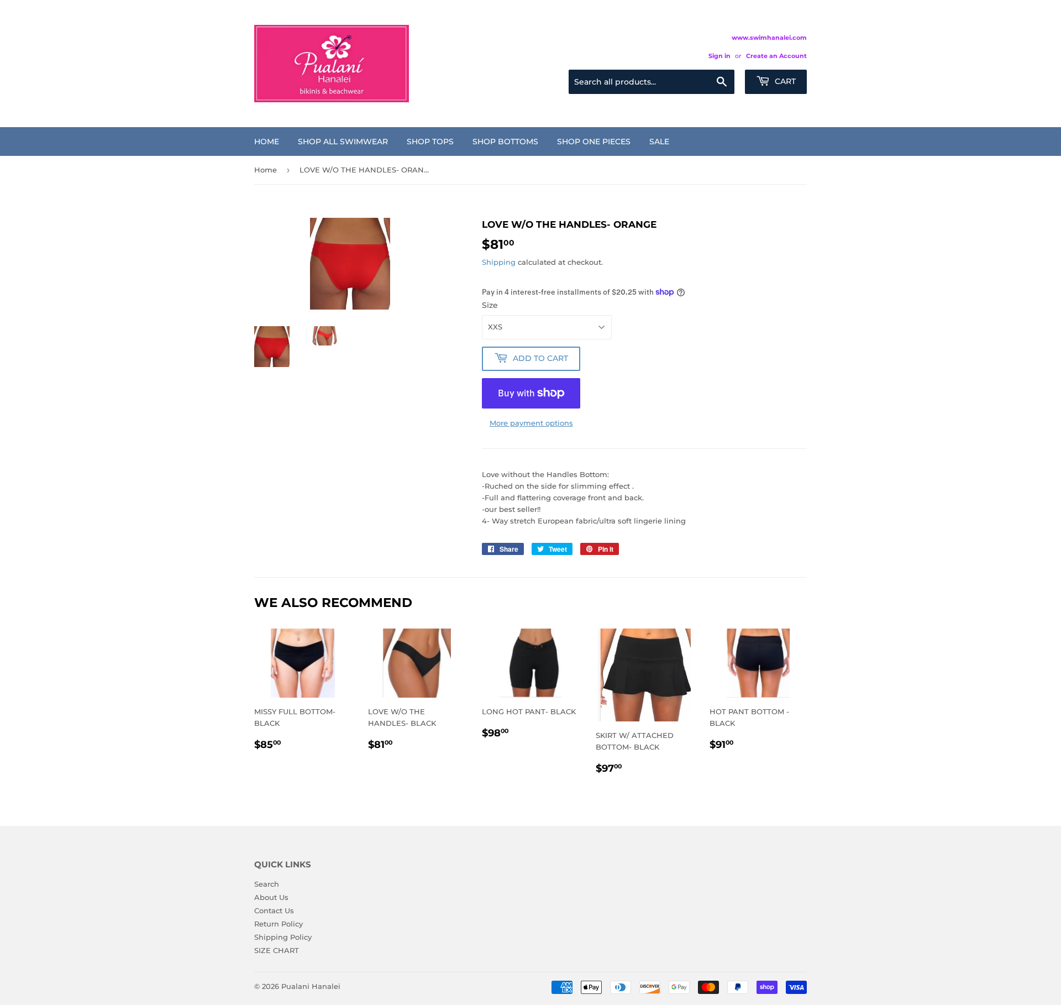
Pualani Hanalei (310, 986)
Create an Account (776, 56)
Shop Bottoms (505, 141)
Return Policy (278, 923)
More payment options (531, 422)
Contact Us (274, 910)
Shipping (499, 262)
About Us (271, 897)
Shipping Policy (283, 937)
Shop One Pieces (594, 141)
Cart (784, 81)
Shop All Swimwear (343, 141)
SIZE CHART (276, 950)
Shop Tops (430, 141)
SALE (659, 141)
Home (266, 141)
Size (490, 305)
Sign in (719, 56)
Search (266, 884)
